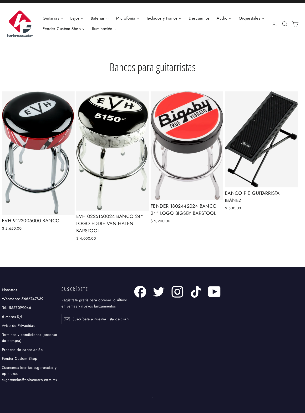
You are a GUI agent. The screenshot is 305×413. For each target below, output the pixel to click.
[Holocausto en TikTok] (195, 292)
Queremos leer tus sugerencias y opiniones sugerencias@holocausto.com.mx (29, 373)
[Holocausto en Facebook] (140, 292)
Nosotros (9, 289)
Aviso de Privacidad (19, 325)
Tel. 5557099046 (16, 307)
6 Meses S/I (12, 316)
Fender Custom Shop (19, 358)
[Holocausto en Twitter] (158, 292)
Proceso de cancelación (22, 349)
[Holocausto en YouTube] (214, 292)
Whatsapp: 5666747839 (23, 299)
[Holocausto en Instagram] (177, 292)
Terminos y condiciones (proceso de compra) (29, 337)
